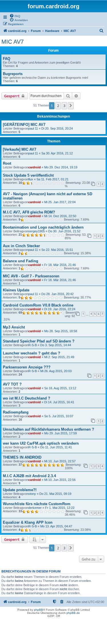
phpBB (38, 609)
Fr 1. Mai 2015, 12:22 (59, 507)
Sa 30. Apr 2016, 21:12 (57, 153)
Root (7, 163)
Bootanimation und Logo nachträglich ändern (43, 227)
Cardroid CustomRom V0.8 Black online (38, 305)
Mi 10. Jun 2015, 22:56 (60, 479)
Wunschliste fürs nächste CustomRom (36, 504)
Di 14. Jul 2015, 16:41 (59, 402)
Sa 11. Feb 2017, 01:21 (52, 179)
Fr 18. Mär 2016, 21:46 (60, 265)
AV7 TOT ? (12, 384)
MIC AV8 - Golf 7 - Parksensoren (31, 276)
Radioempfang (16, 412)
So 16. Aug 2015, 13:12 (60, 388)
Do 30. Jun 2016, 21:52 (64, 231)
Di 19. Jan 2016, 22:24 (59, 309)
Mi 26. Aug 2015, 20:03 (56, 371)
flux (30, 179)
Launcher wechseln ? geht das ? (31, 353)
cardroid (34, 167)
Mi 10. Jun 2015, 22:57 (60, 461)
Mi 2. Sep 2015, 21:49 (59, 357)
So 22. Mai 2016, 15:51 (57, 249)
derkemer (35, 507)
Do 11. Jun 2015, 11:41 (56, 447)
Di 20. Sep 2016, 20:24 (57, 128)
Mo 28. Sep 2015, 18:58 (60, 331)
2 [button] (58, 105)
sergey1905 (36, 231)
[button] (71, 105)
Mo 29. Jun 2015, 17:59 (60, 433)
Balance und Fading (20, 261)
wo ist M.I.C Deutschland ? (26, 398)
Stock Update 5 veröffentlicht (28, 175)
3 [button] (64, 105)
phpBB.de (73, 612)
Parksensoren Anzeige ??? (27, 367)
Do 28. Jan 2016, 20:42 (57, 294)
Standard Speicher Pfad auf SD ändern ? (38, 341)
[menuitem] (14, 16)
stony (32, 493)
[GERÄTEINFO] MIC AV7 (24, 124)
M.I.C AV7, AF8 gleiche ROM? (29, 212)
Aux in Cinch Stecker (21, 246)
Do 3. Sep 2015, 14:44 (55, 345)
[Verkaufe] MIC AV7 (19, 149)
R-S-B (32, 345)
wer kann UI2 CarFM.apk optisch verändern (41, 443)
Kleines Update (16, 290)
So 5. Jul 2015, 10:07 (58, 416)
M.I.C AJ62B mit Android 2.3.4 (29, 476)
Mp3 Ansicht (14, 327)
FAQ (6, 59)
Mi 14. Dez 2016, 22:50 (60, 216)
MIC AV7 (12, 42)
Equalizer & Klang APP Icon (28, 522)
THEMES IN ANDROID (22, 457)
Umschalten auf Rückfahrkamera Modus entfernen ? (48, 429)
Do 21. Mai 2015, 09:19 (55, 493)
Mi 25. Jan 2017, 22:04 (60, 202)
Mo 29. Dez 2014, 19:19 (60, 167)
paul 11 (33, 128)
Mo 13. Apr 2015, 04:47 (56, 526)
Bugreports (13, 74)
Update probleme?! (20, 490)
